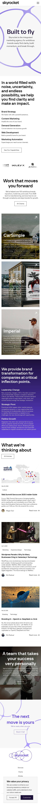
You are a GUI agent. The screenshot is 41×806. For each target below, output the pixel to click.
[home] (10, 3)
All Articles (8, 456)
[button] (38, 3)
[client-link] (20, 236)
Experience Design (16, 550)
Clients (20, 772)
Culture (4, 490)
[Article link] (20, 474)
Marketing (5, 550)
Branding (5, 614)
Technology (27, 550)
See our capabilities (11, 150)
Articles (20, 776)
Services (20, 768)
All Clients (20, 204)
